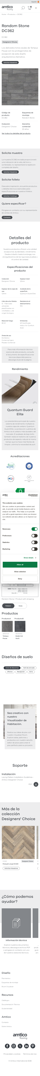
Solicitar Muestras (10, 63)
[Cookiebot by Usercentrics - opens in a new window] (28, 495)
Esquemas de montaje (10, 983)
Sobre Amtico (7, 1026)
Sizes (20, 606)
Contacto (7, 217)
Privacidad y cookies (12, 1054)
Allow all (20, 565)
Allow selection (20, 572)
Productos (11, 14)
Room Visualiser (8, 987)
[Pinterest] (33, 1046)
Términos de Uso (30, 1054)
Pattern (8, 606)
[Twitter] (20, 1046)
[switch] (34, 535)
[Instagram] (13, 1046)
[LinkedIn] (26, 1046)
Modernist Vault (19, 637)
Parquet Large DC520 (10, 864)
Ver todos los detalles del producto (16, 133)
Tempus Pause (5, 637)
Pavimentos (6, 978)
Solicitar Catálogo (10, 196)
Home (4, 14)
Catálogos (5, 1000)
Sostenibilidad (7, 1009)
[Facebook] (7, 1046)
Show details (28, 558)
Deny (20, 579)
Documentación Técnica (11, 1004)
